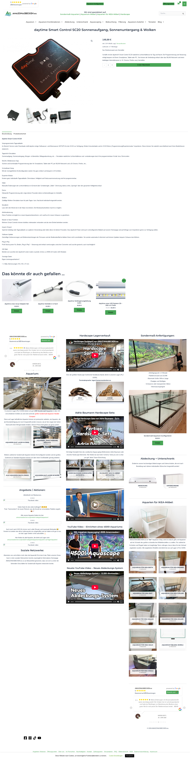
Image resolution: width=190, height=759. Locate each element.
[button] (95, 4)
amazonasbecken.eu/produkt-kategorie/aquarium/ (32, 517)
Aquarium (30, 22)
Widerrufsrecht (123, 751)
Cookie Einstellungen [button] (116, 756)
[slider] (93, 519)
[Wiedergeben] (69, 370)
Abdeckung (70, 22)
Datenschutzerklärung (141, 751)
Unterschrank (82, 22)
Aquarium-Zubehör (136, 22)
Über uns (61, 751)
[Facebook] (25, 738)
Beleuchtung (111, 22)
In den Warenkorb (143, 65)
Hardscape (125, 14)
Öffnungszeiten (52, 751)
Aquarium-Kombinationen (49, 22)
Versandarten (108, 751)
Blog (160, 22)
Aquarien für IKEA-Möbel (108, 14)
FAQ (115, 751)
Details (16, 311)
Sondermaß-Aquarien (69, 14)
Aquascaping (95, 22)
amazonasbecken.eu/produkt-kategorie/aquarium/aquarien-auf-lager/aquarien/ (32, 539)
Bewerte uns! (46, 340)
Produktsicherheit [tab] (20, 134)
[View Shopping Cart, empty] (178, 4)
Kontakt (89, 751)
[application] (95, 355)
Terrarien (152, 22)
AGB (131, 751)
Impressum (153, 751)
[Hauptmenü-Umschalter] (184, 3)
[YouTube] (39, 738)
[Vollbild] (121, 370)
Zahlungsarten (98, 751)
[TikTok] (34, 738)
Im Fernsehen (70, 751)
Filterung (122, 22)
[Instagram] (30, 738)
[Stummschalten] (118, 370)
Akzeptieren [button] (129, 756)
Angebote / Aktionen (39, 751)
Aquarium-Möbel (88, 14)
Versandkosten (121, 43)
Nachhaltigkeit (80, 751)
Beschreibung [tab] (7, 134)
